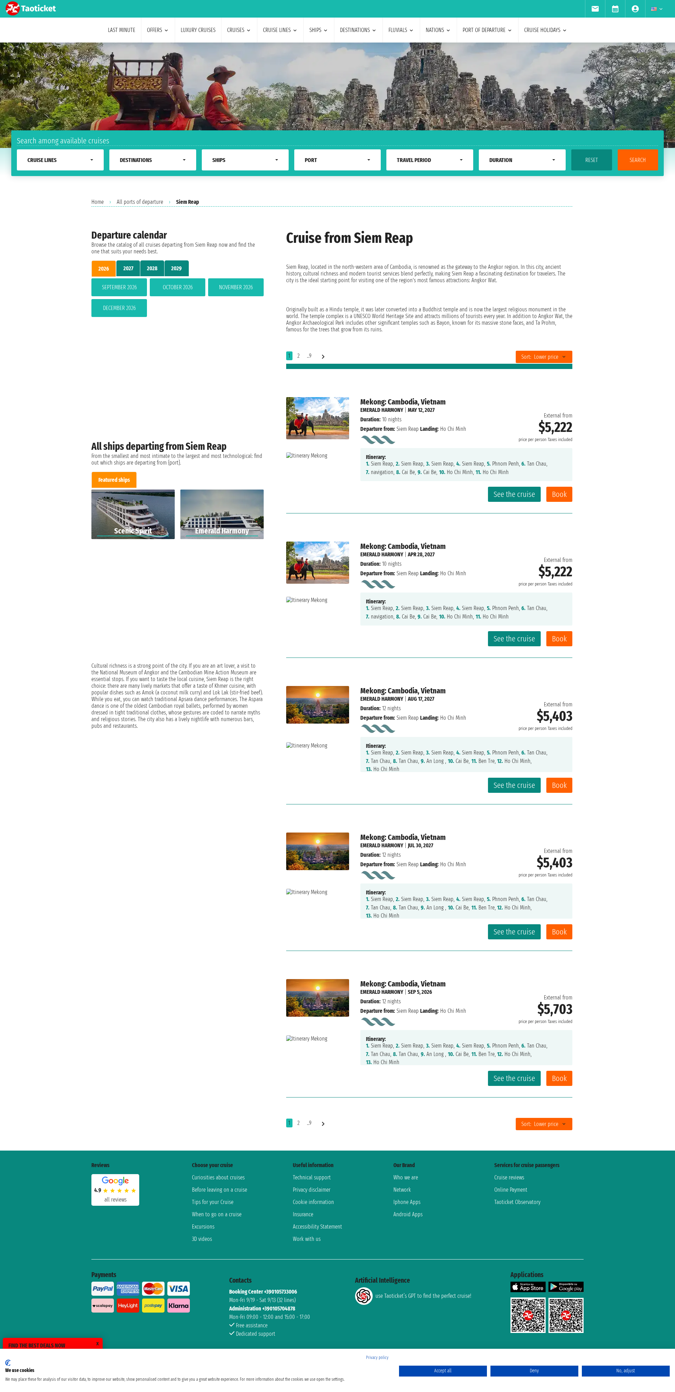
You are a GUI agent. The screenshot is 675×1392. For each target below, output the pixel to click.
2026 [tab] (103, 268)
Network (402, 1189)
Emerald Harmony (381, 410)
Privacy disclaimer (311, 1189)
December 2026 (119, 308)
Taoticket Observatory (517, 1202)
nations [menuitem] (435, 30)
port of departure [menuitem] (484, 30)
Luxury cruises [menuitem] (198, 30)
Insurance (303, 1214)
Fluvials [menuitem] (397, 30)
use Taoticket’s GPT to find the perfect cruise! (423, 1296)
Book (559, 494)
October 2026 (178, 287)
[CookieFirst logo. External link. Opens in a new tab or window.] (8, 1363)
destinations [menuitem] (355, 30)
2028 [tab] (152, 268)
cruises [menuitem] (235, 30)
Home (97, 202)
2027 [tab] (128, 268)
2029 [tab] (176, 268)
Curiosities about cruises (218, 1177)
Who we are (405, 1177)
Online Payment (510, 1189)
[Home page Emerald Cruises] (377, 438)
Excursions (203, 1226)
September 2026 (119, 287)
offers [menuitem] (154, 30)
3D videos (202, 1239)
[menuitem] (595, 9)
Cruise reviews (509, 1177)
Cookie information (313, 1202)
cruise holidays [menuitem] (542, 30)
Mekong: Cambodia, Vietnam (403, 402)
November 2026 (236, 287)
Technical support (312, 1177)
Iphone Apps (406, 1202)
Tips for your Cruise (212, 1202)
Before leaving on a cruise (219, 1189)
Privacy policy (377, 1357)
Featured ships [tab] (114, 480)
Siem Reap (408, 429)
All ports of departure (140, 202)
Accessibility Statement (317, 1226)
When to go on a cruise (217, 1214)
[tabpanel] (177, 299)
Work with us (307, 1239)
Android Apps (408, 1214)
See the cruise (514, 494)
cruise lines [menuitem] (277, 30)
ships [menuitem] (315, 30)
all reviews (115, 1199)
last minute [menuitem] (121, 30)
